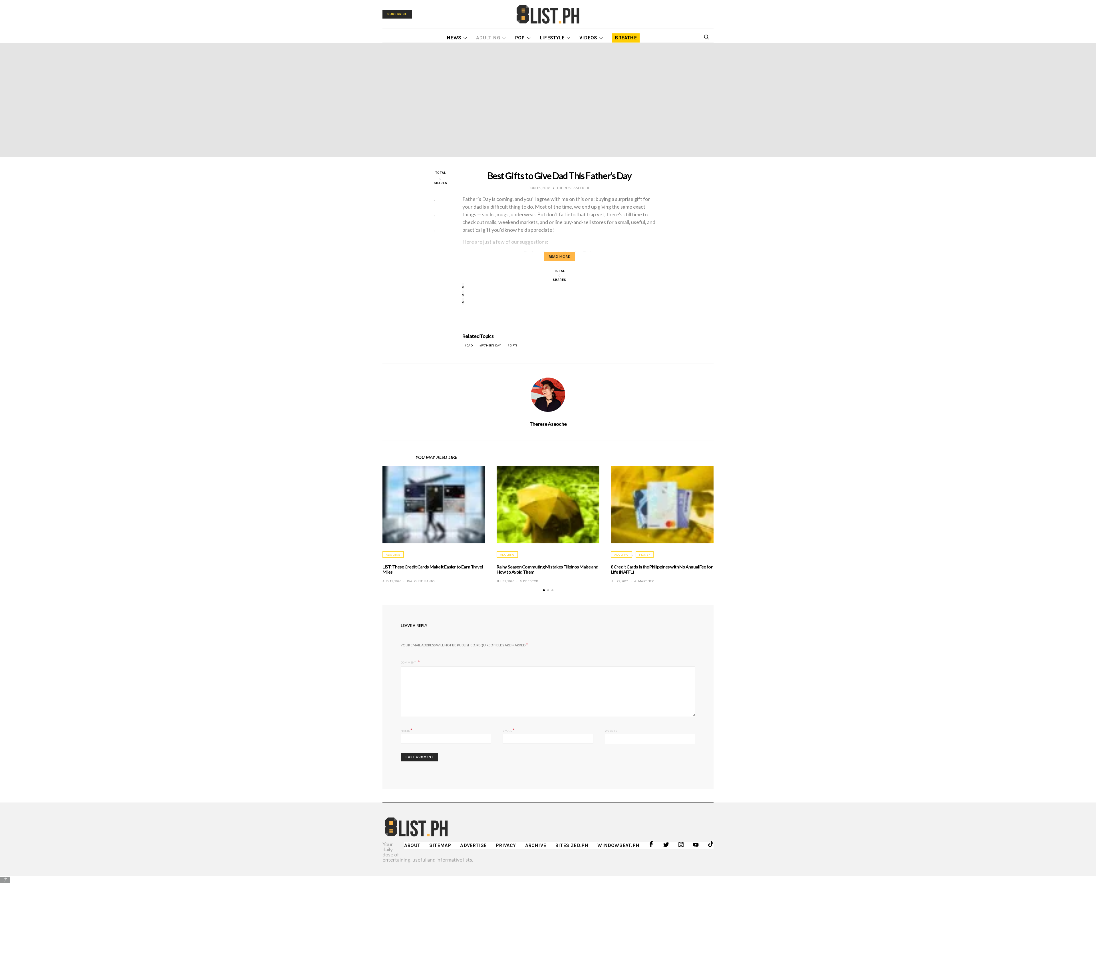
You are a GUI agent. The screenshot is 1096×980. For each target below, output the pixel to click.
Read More (559, 256)
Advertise (473, 845)
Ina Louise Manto (420, 581)
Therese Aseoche (548, 424)
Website (611, 730)
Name (406, 730)
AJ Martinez (644, 581)
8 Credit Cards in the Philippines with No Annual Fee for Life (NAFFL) (662, 569)
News (454, 38)
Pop (520, 38)
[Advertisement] (548, 924)
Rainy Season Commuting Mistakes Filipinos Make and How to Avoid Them (547, 569)
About (412, 845)
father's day (491, 345)
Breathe (625, 38)
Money (644, 554)
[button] (544, 590)
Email (508, 730)
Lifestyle (552, 38)
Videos (588, 38)
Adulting (488, 38)
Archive (535, 845)
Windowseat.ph (618, 845)
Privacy (506, 845)
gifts (513, 345)
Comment (409, 662)
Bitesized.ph (571, 845)
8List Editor (529, 581)
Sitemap (440, 845)
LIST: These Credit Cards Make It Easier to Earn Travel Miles (432, 569)
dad (469, 345)
